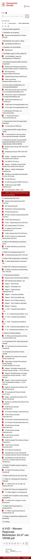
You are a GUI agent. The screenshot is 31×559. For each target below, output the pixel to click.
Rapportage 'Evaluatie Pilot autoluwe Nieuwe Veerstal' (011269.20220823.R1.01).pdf (14, 363)
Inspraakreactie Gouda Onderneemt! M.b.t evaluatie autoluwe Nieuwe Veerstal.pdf (15, 454)
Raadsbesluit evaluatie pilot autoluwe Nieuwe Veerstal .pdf (14, 357)
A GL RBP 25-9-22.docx (12, 161)
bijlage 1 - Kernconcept (12, 283)
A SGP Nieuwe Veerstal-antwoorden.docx (10, 446)
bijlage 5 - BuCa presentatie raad (14, 297)
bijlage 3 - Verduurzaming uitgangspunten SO (11, 290)
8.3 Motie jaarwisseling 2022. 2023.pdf (16, 255)
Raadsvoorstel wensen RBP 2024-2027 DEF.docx (15, 147)
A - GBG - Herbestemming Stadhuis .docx (14, 310)
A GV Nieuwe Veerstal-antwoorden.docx (16, 419)
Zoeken (3, 13)
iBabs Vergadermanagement (11, 557)
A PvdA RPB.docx (10, 179)
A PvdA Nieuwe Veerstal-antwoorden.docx (11, 426)
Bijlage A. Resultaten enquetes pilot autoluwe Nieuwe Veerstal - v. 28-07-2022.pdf (15, 369)
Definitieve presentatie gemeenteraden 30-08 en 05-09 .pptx (15, 175)
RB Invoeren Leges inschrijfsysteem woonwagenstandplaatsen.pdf (14, 95)
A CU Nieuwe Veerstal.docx (13, 450)
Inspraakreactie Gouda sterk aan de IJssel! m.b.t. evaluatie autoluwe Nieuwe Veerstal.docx (14, 459)
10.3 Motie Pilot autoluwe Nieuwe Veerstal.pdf (13, 471)
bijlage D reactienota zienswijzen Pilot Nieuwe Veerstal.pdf (14, 388)
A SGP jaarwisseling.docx (12, 219)
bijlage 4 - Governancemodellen (14, 294)
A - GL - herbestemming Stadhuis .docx (16, 329)
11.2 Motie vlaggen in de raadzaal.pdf (16, 492)
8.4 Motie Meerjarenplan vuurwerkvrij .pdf (14, 262)
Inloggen (25, 557)
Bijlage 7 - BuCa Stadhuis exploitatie (16, 303)
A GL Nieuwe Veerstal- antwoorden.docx (17, 411)
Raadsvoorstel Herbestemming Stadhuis (17, 278)
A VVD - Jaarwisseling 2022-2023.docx (16, 222)
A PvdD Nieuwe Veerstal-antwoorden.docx (11, 431)
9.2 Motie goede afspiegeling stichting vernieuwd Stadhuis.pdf (14, 337)
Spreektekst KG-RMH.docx (13, 43)
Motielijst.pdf (8, 50)
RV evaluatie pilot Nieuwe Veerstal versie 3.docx (13, 393)
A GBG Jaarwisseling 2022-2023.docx (16, 233)
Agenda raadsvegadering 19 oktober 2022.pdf (14, 36)
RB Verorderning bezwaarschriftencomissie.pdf (11, 72)
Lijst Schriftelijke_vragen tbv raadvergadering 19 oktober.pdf (11, 57)
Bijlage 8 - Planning (11, 306)
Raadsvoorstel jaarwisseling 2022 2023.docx (13, 202)
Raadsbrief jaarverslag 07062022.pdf (16, 76)
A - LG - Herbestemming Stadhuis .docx (16, 314)
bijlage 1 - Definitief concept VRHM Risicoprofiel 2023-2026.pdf (14, 157)
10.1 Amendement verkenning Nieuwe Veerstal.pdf (14, 347)
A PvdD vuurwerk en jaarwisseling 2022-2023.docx (15, 216)
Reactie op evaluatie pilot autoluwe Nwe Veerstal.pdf (15, 403)
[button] (27, 16)
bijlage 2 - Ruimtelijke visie (13, 286)
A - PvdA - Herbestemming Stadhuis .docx (14, 318)
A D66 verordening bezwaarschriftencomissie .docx (11, 80)
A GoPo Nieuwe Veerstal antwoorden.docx (10, 415)
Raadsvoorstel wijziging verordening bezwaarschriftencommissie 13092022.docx (15, 67)
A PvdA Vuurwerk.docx (11, 212)
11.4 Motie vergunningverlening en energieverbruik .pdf (13, 512)
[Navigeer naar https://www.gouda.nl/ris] (9, 6)
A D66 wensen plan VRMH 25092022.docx (11, 186)
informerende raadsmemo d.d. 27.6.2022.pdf (12, 100)
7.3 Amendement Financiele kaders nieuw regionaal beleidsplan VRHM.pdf (14, 135)
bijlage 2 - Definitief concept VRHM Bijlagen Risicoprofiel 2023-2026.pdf (14, 165)
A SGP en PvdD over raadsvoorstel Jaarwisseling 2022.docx (13, 237)
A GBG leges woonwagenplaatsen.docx (16, 104)
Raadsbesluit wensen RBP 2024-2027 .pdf (15, 152)
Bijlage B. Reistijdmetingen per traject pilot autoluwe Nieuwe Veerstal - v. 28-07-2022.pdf (14, 375)
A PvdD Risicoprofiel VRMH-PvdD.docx (16, 182)
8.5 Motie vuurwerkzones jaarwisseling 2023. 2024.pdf (15, 270)
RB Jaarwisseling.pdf (11, 206)
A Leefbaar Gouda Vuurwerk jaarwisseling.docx (11, 229)
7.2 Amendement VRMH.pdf (13, 126)
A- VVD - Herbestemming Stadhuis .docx (17, 326)
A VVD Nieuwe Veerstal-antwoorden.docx (10, 436)
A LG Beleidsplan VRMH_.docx (14, 190)
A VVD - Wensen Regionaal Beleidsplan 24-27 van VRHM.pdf (15, 194)
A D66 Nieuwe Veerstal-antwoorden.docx (10, 408)
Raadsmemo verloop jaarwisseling (15, 209)
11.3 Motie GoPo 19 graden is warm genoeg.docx (14, 501)
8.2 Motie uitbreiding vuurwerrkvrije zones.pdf (13, 247)
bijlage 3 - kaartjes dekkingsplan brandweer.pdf (13, 170)
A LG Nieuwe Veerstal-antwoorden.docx (16, 422)
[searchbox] (12, 16)
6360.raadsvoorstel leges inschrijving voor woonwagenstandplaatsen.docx (14, 91)
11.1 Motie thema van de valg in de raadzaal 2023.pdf (13, 485)
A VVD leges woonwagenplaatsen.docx (16, 107)
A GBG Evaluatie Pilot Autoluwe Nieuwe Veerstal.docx (15, 441)
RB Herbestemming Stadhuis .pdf (15, 281)
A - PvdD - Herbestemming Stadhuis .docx (14, 323)
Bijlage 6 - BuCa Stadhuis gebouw (15, 300)
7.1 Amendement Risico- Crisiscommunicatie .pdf (10, 116)
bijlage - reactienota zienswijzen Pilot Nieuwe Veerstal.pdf (14, 398)
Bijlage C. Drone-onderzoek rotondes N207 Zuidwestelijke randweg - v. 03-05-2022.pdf (14, 382)
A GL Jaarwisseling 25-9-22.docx (14, 225)
